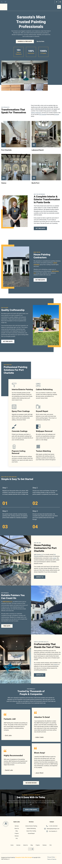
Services (17, 826)
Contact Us (39, 577)
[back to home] (4, 7)
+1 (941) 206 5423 (53, 826)
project (56, 114)
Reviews (17, 836)
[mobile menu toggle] (59, 7)
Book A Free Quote (31, 809)
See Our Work (40, 41)
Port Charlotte (42, 114)
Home (12, 845)
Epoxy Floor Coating (31, 831)
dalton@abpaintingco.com (53, 828)
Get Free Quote (40, 228)
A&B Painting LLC (38, 554)
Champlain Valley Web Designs (23, 857)
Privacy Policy (51, 857)
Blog (17, 831)
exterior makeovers (36, 112)
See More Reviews (31, 783)
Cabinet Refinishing (31, 828)
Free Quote (6, 626)
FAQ (17, 838)
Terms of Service (51, 859)
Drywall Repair (31, 833)
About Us (17, 828)
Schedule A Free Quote (25, 41)
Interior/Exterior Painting (31, 826)
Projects (17, 833)
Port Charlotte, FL (53, 831)
